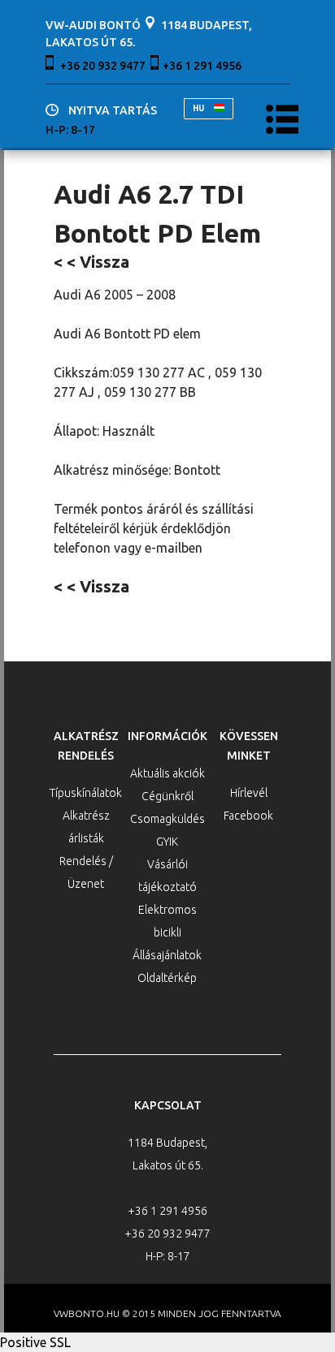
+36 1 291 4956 (202, 65)
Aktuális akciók (167, 773)
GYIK (167, 841)
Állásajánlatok (167, 955)
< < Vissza (91, 261)
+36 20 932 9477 (103, 65)
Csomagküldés (167, 818)
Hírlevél (249, 792)
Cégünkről (167, 796)
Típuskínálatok (86, 792)
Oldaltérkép (167, 977)
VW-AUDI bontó (93, 25)
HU (199, 108)
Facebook (248, 815)
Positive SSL (35, 1342)
